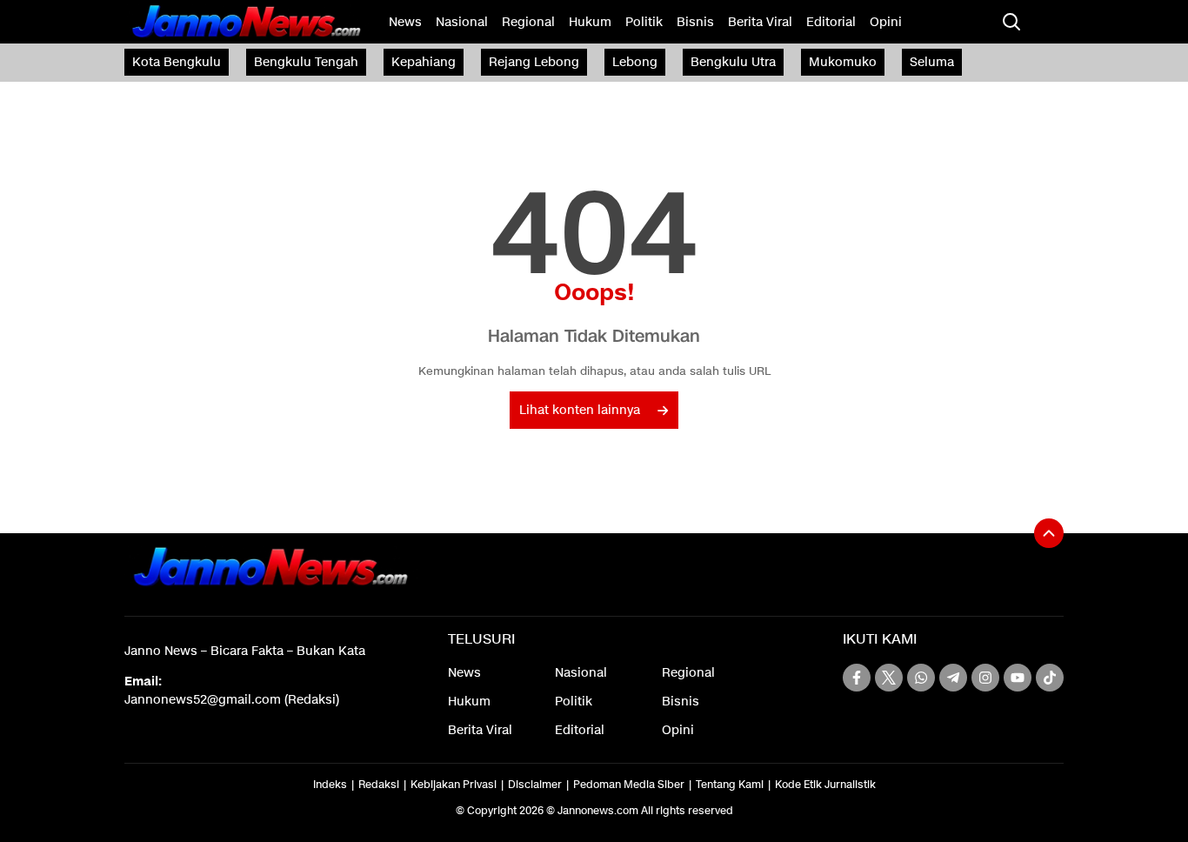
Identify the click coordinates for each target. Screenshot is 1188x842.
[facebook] (857, 678)
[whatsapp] (921, 678)
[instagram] (985, 678)
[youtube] (1017, 678)
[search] (1011, 22)
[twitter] (889, 678)
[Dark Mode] (1046, 22)
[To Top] (1049, 533)
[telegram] (953, 678)
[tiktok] (1050, 678)
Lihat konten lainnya (579, 410)
